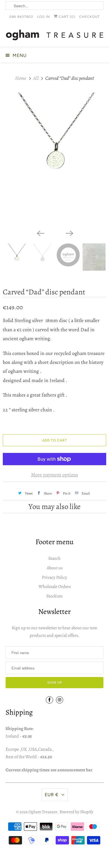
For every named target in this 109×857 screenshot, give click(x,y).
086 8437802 (21, 17)
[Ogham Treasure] (55, 36)
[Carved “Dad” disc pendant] (54, 160)
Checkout (89, 17)
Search (54, 558)
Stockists (54, 596)
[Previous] (40, 233)
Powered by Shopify (76, 812)
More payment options (54, 474)
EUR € (52, 794)
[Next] (69, 233)
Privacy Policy (54, 577)
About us (55, 568)
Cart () (66, 17)
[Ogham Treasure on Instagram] (59, 700)
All (36, 78)
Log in (43, 17)
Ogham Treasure (43, 812)
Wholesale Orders (55, 587)
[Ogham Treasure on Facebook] (49, 700)
